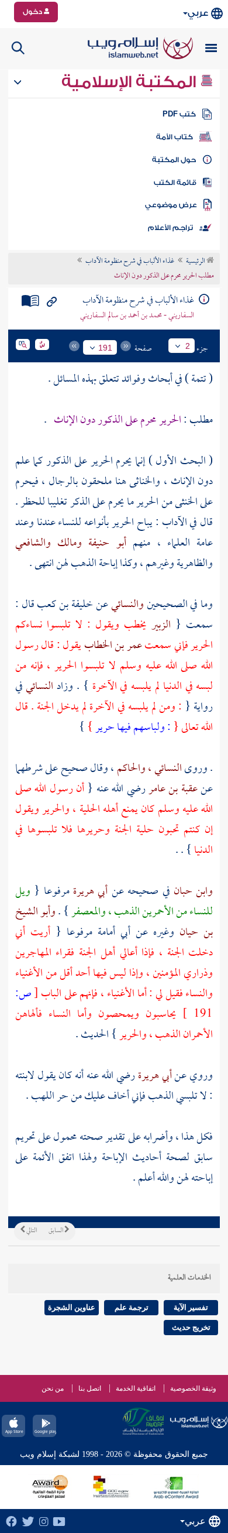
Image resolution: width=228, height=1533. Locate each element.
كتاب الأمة (174, 137)
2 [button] (187, 346)
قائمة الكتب (175, 183)
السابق (56, 1231)
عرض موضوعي (171, 205)
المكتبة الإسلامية (130, 82)
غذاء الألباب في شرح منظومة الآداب (129, 261)
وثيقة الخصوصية (193, 1388)
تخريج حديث (191, 1327)
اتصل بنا (89, 1388)
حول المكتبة (174, 160)
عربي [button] (198, 13)
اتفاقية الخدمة (136, 1388)
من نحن (53, 1388)
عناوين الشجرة (71, 1307)
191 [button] (105, 347)
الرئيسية (196, 261)
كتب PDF (179, 114)
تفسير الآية (191, 1307)
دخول (33, 12)
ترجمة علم (131, 1307)
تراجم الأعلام (170, 228)
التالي (31, 1231)
